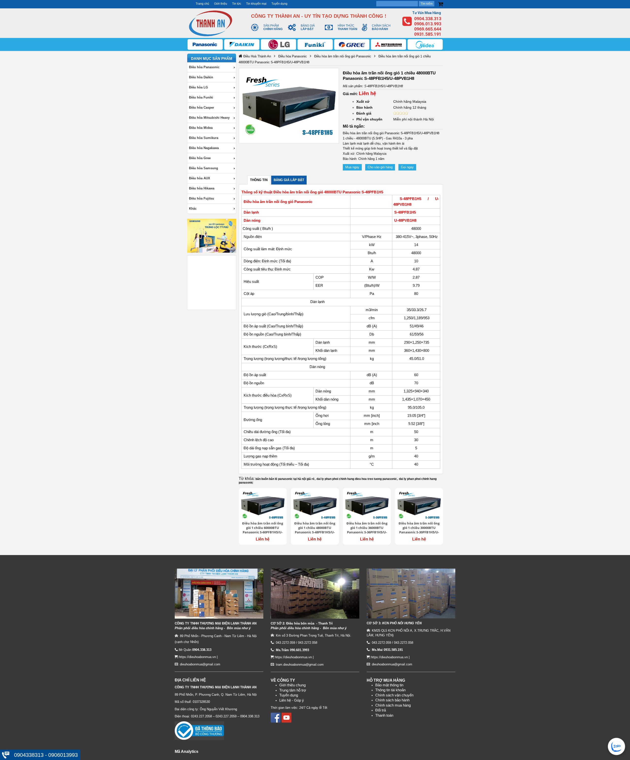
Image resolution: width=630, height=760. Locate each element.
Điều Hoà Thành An (257, 56)
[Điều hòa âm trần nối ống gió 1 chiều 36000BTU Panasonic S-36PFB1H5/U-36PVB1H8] (366, 505)
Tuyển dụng (279, 3)
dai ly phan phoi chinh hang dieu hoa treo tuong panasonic (356, 479)
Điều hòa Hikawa (201, 188)
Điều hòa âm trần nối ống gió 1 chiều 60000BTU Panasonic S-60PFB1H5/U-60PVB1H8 (262, 528)
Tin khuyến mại (256, 3)
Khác (193, 208)
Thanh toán (384, 715)
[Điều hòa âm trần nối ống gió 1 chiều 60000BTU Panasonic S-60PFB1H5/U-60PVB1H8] (262, 505)
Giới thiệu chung (292, 685)
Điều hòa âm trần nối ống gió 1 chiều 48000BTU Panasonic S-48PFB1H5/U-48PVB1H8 (314, 528)
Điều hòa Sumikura (203, 138)
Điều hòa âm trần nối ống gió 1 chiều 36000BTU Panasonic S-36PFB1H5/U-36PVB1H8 (366, 528)
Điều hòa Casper (201, 107)
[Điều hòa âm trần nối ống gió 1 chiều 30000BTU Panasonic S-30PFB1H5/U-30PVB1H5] (418, 505)
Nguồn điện (253, 237)
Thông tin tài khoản (390, 690)
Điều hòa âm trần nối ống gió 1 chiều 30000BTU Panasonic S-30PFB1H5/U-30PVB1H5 (419, 528)
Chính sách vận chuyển (394, 695)
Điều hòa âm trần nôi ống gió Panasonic (342, 56)
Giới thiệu (220, 3)
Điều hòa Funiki (201, 97)
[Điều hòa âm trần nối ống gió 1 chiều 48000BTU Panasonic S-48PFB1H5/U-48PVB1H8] (314, 505)
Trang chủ (202, 3)
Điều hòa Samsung (203, 168)
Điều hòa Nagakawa (204, 148)
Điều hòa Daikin (201, 77)
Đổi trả (380, 710)
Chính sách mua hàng (393, 705)
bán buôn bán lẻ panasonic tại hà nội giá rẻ (285, 479)
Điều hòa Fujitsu (201, 198)
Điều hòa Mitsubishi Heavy (209, 117)
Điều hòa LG (198, 87)
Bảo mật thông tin (389, 685)
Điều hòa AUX (199, 178)
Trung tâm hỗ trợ (292, 690)
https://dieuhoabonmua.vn (197, 657)
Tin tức (236, 3)
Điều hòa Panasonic (204, 67)
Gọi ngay (407, 167)
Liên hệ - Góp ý (291, 700)
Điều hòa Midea (201, 128)
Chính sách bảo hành (392, 700)
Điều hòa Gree (200, 158)
